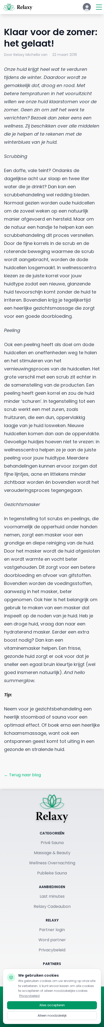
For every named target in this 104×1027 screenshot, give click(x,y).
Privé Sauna (52, 843)
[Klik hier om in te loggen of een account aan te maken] (87, 7)
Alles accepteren (52, 1005)
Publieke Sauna (52, 873)
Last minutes (52, 896)
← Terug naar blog (22, 775)
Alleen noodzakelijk (52, 1015)
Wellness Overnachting (52, 863)
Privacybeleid (52, 950)
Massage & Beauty (52, 853)
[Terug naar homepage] (52, 808)
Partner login (52, 930)
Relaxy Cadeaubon (52, 906)
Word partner (52, 940)
